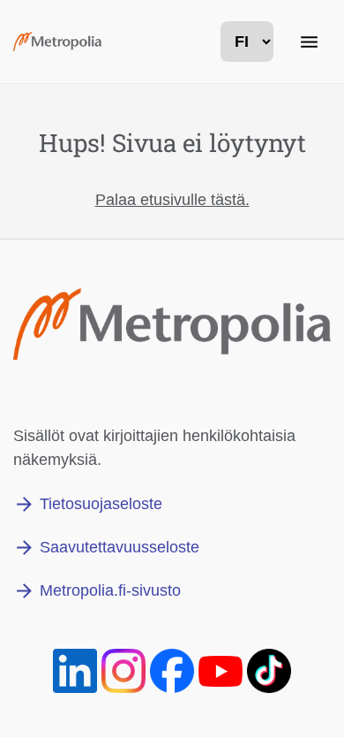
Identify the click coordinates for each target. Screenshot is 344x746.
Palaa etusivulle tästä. (172, 200)
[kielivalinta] (247, 41)
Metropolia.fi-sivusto (110, 590)
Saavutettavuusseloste (119, 547)
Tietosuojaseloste (101, 504)
